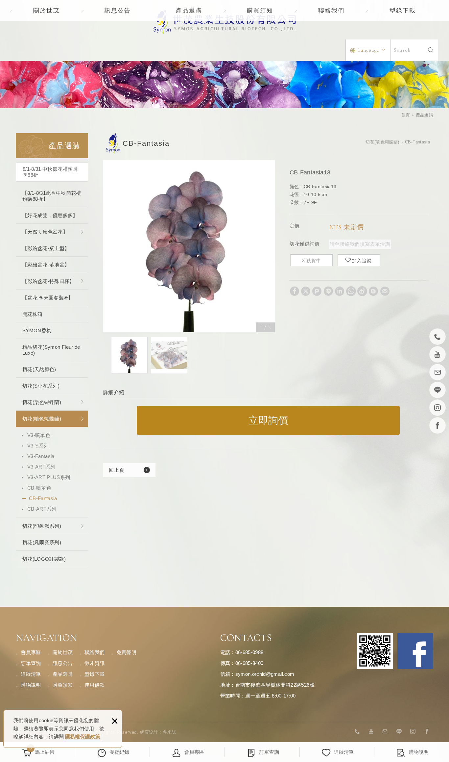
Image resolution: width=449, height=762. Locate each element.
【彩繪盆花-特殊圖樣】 (48, 281)
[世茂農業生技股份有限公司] (225, 21)
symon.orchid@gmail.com (265, 674)
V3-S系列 (38, 445)
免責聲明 (126, 652)
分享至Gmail (385, 291)
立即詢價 (268, 420)
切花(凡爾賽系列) (41, 542)
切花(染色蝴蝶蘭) (41, 402)
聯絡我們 (331, 10)
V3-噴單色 (38, 435)
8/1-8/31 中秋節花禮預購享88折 (50, 172)
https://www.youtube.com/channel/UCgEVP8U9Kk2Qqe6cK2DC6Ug (371, 732)
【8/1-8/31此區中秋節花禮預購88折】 (51, 196)
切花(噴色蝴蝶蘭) (41, 418)
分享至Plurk (317, 291)
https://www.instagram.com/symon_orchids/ (413, 732)
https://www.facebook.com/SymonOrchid (427, 732)
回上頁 (117, 470)
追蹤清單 (31, 674)
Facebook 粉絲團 (415, 651)
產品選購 (189, 10)
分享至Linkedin (339, 291)
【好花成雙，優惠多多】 (50, 215)
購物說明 (31, 685)
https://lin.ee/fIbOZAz (399, 732)
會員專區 (31, 652)
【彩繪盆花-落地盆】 (46, 264)
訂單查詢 (31, 663)
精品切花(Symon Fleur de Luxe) (51, 350)
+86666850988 (357, 732)
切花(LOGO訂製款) (44, 559)
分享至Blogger (373, 291)
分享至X (306, 291)
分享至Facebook (294, 291)
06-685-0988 (249, 652)
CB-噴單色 (39, 488)
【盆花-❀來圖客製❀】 (47, 297)
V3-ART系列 (41, 467)
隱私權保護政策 (82, 736)
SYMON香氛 (36, 330)
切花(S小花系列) (40, 386)
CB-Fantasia (43, 498)
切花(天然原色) (39, 369)
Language (368, 50)
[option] (189, 246)
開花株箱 (32, 314)
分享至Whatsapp (351, 291)
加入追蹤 (362, 260)
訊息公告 (118, 10)
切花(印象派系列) (41, 526)
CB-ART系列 (42, 509)
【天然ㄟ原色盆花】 (45, 232)
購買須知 (260, 10)
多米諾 (169, 732)
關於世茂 (46, 10)
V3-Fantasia (41, 456)
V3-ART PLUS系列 (48, 477)
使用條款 (94, 685)
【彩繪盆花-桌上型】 (46, 248)
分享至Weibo (362, 291)
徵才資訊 (94, 663)
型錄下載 (403, 10)
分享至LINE (328, 291)
